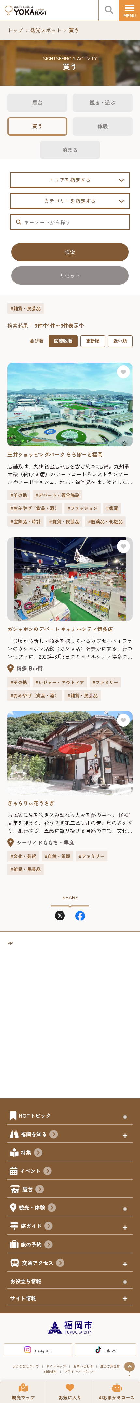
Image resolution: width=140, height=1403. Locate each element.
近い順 (120, 340)
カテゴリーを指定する (70, 201)
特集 (26, 1152)
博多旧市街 (30, 668)
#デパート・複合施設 (57, 495)
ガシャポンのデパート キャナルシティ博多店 (60, 629)
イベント (30, 1171)
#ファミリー (105, 682)
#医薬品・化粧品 (105, 521)
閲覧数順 (63, 340)
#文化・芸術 (23, 856)
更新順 (93, 340)
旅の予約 (31, 1244)
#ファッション (82, 508)
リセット (70, 275)
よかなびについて (26, 1366)
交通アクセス (37, 1262)
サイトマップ (56, 1366)
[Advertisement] (70, 1018)
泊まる (70, 150)
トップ (15, 30)
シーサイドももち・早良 (45, 842)
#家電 (112, 508)
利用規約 (50, 1371)
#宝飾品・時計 (25, 521)
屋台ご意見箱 (110, 1366)
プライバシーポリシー (80, 1371)
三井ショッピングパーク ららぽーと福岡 (55, 454)
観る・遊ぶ (103, 102)
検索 (70, 252)
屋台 (37, 102)
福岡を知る (34, 1134)
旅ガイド (31, 1226)
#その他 (18, 495)
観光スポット (46, 30)
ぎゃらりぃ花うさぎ (30, 803)
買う (37, 126)
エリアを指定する (70, 180)
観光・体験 (32, 1207)
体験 (102, 126)
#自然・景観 (57, 856)
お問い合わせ (83, 1366)
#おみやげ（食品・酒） (34, 508)
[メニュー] (129, 10)
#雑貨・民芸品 (64, 521)
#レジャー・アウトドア (59, 682)
